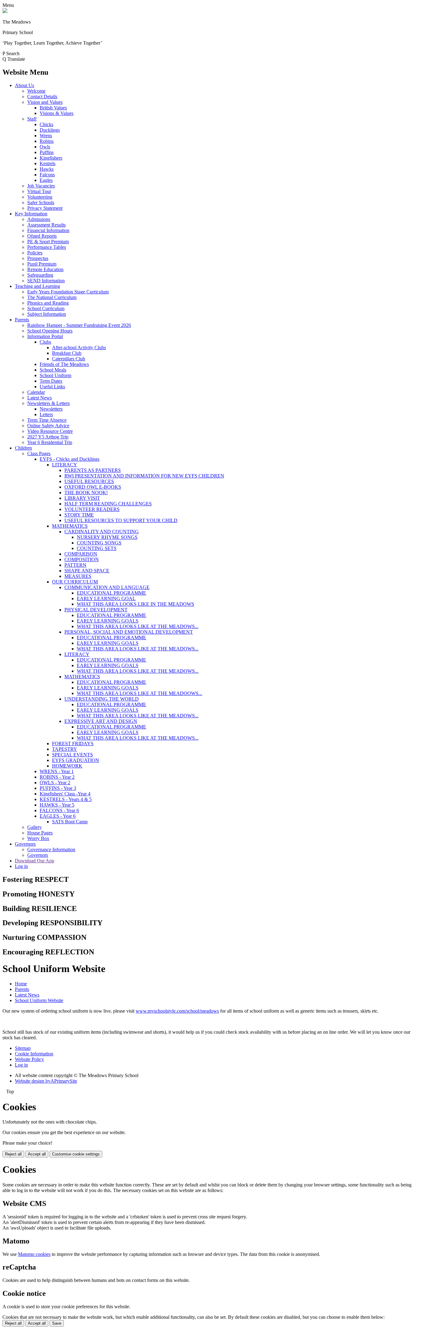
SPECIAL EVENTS (72, 754)
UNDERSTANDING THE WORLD (101, 699)
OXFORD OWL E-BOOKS (92, 487)
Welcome (36, 91)
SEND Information (46, 280)
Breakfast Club (66, 353)
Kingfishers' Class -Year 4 (65, 793)
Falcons (47, 174)
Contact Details (42, 96)
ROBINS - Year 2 (57, 777)
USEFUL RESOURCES (89, 481)
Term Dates (51, 381)
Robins (47, 141)
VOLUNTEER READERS (92, 509)
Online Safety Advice (48, 425)
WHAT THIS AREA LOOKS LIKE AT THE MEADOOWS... (139, 693)
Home (21, 983)
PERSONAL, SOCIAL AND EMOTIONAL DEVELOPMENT (128, 632)
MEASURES (77, 576)
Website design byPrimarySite (46, 1081)
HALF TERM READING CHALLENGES (108, 503)
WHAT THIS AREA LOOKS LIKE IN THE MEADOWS (135, 604)
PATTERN (75, 565)
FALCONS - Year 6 (59, 810)
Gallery (34, 827)
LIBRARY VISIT (82, 498)
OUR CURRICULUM (75, 581)
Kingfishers (51, 158)
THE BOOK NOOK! (86, 492)
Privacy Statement (45, 208)
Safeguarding (40, 275)
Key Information (31, 213)
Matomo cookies (34, 1254)
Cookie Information (34, 1053)
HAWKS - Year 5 (57, 805)
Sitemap (23, 1048)
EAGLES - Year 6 (58, 816)
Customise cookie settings (76, 1154)
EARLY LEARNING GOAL (106, 598)
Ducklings (50, 130)
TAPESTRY (64, 749)
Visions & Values (56, 113)
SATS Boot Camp (70, 821)
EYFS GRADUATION (75, 760)
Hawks (47, 169)
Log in (21, 866)
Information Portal (45, 336)
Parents (22, 319)
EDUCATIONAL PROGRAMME (111, 593)
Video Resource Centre (50, 431)
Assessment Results (46, 224)
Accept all (37, 1154)
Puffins (47, 152)
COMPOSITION (81, 559)
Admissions (38, 219)
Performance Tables (46, 247)
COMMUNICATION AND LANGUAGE (107, 587)
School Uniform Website (39, 1000)
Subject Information (46, 314)
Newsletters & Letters (48, 403)
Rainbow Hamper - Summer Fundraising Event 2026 (79, 325)
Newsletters (51, 408)
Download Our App (34, 860)
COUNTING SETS (96, 548)
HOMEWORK (67, 765)
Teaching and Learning (37, 286)
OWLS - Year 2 (55, 782)
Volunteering (39, 197)
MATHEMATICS (70, 526)
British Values (53, 107)
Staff (32, 118)
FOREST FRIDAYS (73, 743)
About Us (24, 85)
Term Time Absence (47, 420)
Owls (45, 146)
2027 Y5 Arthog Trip (47, 436)
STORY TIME (79, 514)
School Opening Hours (49, 330)
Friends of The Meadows (64, 364)
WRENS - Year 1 (57, 771)
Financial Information (48, 230)
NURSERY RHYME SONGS (107, 537)
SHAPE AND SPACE (86, 570)
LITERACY (64, 464)
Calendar (36, 392)
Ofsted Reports (42, 236)
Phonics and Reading (48, 303)
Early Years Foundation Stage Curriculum (68, 291)
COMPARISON (80, 554)
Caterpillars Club (68, 358)
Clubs (45, 342)
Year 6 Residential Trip (49, 442)
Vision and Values (45, 102)
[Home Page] (4, 11)
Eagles (46, 180)
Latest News (39, 397)
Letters (46, 414)
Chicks (46, 124)
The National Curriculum (51, 297)
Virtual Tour (39, 191)
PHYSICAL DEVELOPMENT (96, 609)
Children (23, 448)
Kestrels (47, 163)
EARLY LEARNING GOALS (107, 620)
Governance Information (51, 849)
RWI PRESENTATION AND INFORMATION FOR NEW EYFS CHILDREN (144, 475)
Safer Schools (40, 202)
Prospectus (37, 258)
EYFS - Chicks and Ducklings (69, 459)
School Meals (53, 369)
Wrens (46, 135)
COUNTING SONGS (99, 542)
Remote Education (45, 269)
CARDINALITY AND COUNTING (101, 531)
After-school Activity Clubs (79, 347)
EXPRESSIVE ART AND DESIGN (100, 721)
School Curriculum (45, 308)
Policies (34, 252)
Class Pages (38, 453)
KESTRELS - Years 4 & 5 (66, 799)
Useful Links (52, 386)
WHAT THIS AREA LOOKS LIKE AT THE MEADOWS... (137, 626)
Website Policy (29, 1059)
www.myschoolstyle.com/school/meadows (177, 1011)
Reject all (13, 1154)
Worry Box (38, 838)
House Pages (40, 832)
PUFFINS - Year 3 (58, 788)
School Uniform (55, 375)
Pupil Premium (41, 263)
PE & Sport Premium (48, 241)
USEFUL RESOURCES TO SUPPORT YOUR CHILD (120, 520)
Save (56, 1323)
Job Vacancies (41, 185)
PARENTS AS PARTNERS (92, 470)
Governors (25, 844)
